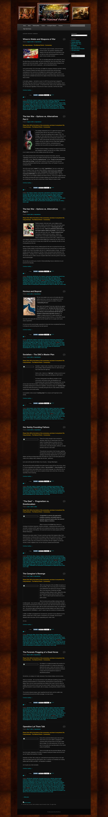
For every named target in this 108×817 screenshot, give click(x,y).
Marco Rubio (43, 558)
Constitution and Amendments (53, 486)
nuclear (44, 562)
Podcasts (61, 25)
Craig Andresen (38, 41)
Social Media (51, 102)
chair (62, 489)
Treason (60, 102)
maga (63, 416)
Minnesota (63, 713)
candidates (62, 413)
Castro (35, 408)
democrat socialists (55, 415)
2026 (31, 787)
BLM (40, 707)
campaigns (39, 787)
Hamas (31, 194)
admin (35, 506)
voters (56, 419)
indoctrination (26, 412)
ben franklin (58, 489)
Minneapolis (58, 713)
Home (24, 25)
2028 (33, 787)
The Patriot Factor (75, 50)
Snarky (27, 489)
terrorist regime (26, 565)
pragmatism (30, 564)
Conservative (45, 100)
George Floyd (40, 710)
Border (42, 707)
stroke (24, 645)
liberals (60, 416)
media (52, 105)
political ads (31, 790)
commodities (40, 343)
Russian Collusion (52, 714)
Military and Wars (39, 102)
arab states (62, 342)
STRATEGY (31, 200)
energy (62, 343)
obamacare (28, 714)
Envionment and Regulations (39, 411)
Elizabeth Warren (52, 781)
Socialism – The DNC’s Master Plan (38, 354)
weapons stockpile (27, 109)
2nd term (28, 641)
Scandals (32, 639)
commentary (25, 198)
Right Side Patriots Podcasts (77, 48)
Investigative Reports (51, 25)
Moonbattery (74, 45)
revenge (44, 643)
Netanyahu (45, 102)
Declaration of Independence (33, 487)
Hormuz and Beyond (32, 291)
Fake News (29, 710)
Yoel (59, 419)
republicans (46, 790)
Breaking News (36, 25)
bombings (60, 196)
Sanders (40, 413)
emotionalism (44, 561)
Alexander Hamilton (46, 489)
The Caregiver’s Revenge (34, 573)
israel (50, 101)
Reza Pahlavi (47, 199)
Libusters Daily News (76, 42)
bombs (30, 104)
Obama (36, 413)
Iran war (40, 105)
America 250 (53, 489)
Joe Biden (37, 412)
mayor (49, 789)
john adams (60, 491)
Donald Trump (26, 101)
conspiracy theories (48, 104)
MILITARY (56, 105)
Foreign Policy (30, 277)
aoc (35, 787)
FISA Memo (35, 710)
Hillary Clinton (54, 411)
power (60, 345)
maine (24, 417)
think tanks (62, 108)
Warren (59, 786)
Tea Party (32, 489)
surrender (58, 564)
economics (58, 343)
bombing (63, 560)
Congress (35, 100)
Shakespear (54, 493)
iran (36, 101)
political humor (53, 106)
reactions (38, 564)
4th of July (29, 486)
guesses (32, 105)
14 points (59, 560)
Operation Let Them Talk (34, 726)
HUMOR (47, 491)
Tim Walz (34, 719)
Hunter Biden (39, 637)
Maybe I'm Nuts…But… (76, 44)
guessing (36, 105)
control (54, 104)
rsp (27, 108)
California (52, 778)
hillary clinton (44, 416)
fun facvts (25, 491)
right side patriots (54, 199)
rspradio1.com (31, 108)
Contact (43, 25)
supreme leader (38, 108)
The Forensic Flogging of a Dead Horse (40, 652)
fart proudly (44, 490)
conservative (31, 198)
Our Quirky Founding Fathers (36, 427)
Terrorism (56, 102)
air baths (39, 489)
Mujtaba (32, 106)
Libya (28, 195)
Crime (59, 779)
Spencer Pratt (26, 791)
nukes (48, 562)
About (29, 25)
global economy (26, 345)
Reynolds (34, 493)
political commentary (41, 417)
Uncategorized (51, 639)
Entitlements (30, 411)
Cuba (39, 409)
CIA (27, 192)
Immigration (59, 411)
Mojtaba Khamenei (27, 106)
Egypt (28, 194)
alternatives (54, 196)
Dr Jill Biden (35, 642)
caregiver (40, 641)
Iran (38, 101)
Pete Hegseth (35, 196)
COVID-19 (31, 635)
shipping (39, 346)
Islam (44, 101)
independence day (53, 491)
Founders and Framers (44, 487)
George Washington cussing (33, 491)
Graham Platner (29, 789)
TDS (62, 564)
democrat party (47, 415)
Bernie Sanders (30, 408)
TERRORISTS (33, 565)
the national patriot (42, 200)
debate (31, 642)
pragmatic (25, 564)
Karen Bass (50, 783)
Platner (35, 417)
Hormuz (55, 198)
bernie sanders (56, 413)
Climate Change (40, 408)
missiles (60, 105)
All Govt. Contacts (75, 40)
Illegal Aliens (45, 637)
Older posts (26, 797)
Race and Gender (42, 714)
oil (25, 199)
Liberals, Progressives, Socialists (48, 341)
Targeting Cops (36, 786)
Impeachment (34, 711)
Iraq (42, 194)
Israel (47, 101)
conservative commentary (38, 104)
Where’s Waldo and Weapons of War (39, 39)
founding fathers (60, 490)
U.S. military (61, 200)
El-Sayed (39, 416)
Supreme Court (35, 560)
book (32, 641)
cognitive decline (45, 641)
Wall (55, 639)
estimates (27, 105)
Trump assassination (35, 715)
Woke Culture (48, 715)
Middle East (32, 102)
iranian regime (45, 105)
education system (33, 416)
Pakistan (30, 196)
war (58, 284)
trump (57, 200)
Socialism (44, 413)
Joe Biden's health (56, 642)
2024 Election (29, 100)
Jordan (50, 194)
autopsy (57, 715)
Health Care (48, 411)
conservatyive (32, 490)
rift (50, 417)
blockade (25, 343)
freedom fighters (49, 198)
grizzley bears (43, 491)
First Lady (41, 642)
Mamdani (28, 417)
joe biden (49, 642)
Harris (35, 637)
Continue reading (27, 90)
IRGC (49, 105)
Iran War (41, 101)
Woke (44, 715)
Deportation (45, 709)
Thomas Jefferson (39, 494)
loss (55, 717)
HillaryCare (49, 416)
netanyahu (40, 562)
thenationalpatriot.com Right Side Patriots (53, 565)
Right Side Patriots (27, 29)
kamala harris (45, 717)
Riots (47, 714)
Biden (34, 556)
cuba (43, 415)
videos (48, 645)
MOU (37, 562)
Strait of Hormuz (44, 346)
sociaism (31, 419)
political (47, 106)
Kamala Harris (43, 412)
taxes (41, 786)
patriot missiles (38, 106)
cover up (63, 641)
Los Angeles (45, 789)
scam (64, 643)
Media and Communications (42, 195)
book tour (35, 641)
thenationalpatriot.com (55, 108)
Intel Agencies (37, 277)
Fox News (28, 802)
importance (32, 345)
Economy (25, 194)
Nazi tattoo (53, 789)
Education (25, 411)
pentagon (44, 106)
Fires (36, 782)
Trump (64, 102)
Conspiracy (50, 100)
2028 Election (36, 276)
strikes (35, 200)
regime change (41, 199)
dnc (28, 416)
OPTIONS (29, 199)
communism (25, 415)
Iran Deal (51, 561)
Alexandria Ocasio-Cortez (44, 778)
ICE (59, 710)
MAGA (53, 101)
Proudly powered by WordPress (54, 812)
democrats (62, 100)
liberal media (51, 717)
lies (64, 642)
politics (57, 106)
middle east (28, 562)
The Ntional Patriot (46, 108)
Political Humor (26, 639)
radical (34, 564)
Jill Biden (45, 642)
